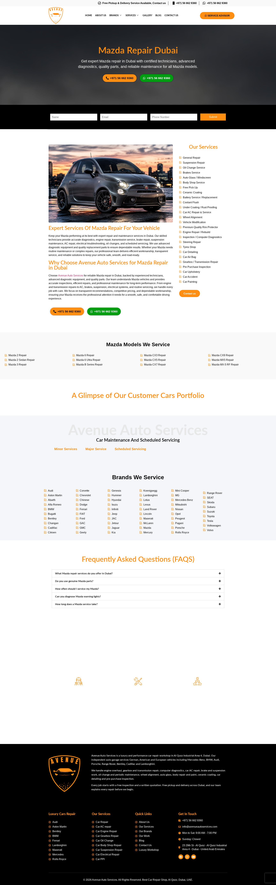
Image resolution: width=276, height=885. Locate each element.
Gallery (147, 15)
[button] (138, 573)
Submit (213, 117)
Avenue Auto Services (70, 275)
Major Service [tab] (95, 449)
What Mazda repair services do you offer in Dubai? (84, 573)
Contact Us (171, 15)
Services (131, 15)
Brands (114, 15)
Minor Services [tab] (65, 449)
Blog (158, 15)
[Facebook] (180, 856)
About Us (100, 15)
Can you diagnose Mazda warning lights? (78, 596)
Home (88, 15)
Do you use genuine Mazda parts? (74, 581)
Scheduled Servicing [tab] (130, 449)
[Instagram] (187, 856)
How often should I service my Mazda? (77, 589)
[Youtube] (193, 856)
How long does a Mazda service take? (76, 604)
